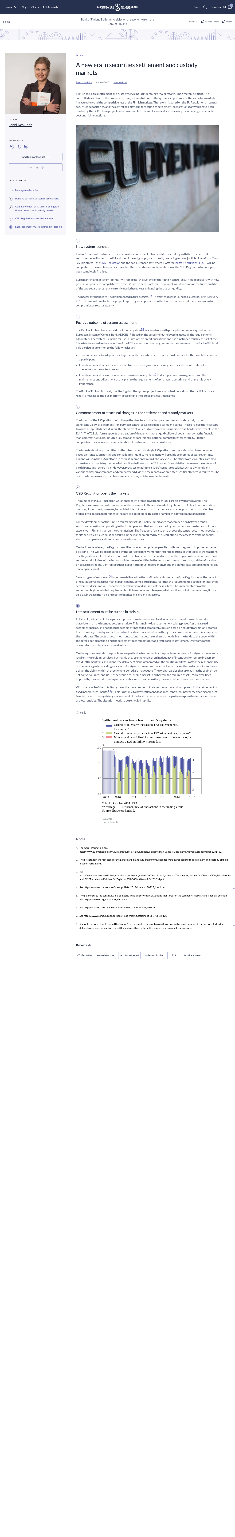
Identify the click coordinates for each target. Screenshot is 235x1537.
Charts (35, 6)
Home (6, 21)
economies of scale (105, 955)
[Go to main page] (117, 7)
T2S (174, 955)
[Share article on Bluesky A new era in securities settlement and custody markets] (11, 146)
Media (229, 21)
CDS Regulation (84, 955)
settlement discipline (154, 955)
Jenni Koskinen (20, 125)
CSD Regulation (110, 262)
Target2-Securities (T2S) (189, 262)
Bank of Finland (212, 21)
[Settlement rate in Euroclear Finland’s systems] (147, 772)
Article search (50, 6)
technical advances (192, 955)
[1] (112, 692)
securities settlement (129, 955)
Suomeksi (193, 21)
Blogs (24, 6)
